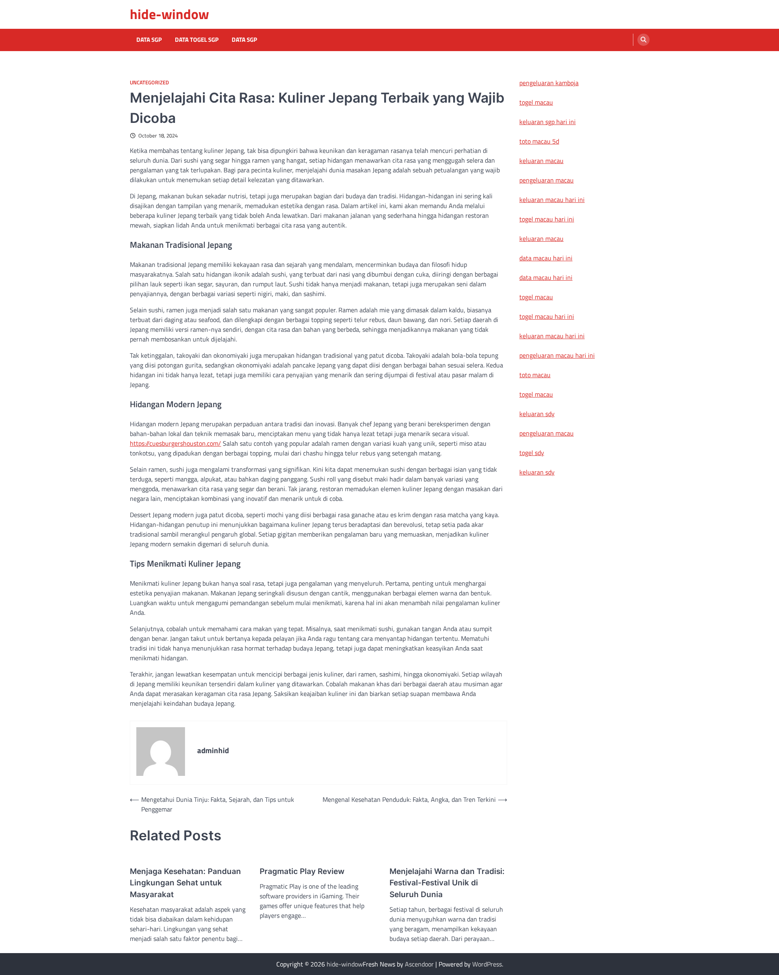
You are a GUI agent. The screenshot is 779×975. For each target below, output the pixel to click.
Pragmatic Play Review (302, 871)
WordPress (487, 964)
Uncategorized (149, 82)
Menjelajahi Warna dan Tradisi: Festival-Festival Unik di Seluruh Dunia (447, 883)
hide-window (169, 14)
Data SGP (149, 39)
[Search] (643, 40)
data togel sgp (197, 39)
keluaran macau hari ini (552, 199)
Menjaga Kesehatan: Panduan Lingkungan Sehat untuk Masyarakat (185, 883)
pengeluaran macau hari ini (557, 355)
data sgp (244, 39)
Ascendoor (419, 964)
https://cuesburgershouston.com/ (175, 443)
